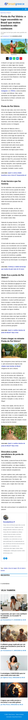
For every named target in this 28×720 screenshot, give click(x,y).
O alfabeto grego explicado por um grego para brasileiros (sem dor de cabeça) (13, 646)
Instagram (4, 91)
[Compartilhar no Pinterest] (21, 58)
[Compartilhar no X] (7, 58)
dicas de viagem (13, 568)
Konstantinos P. (6, 36)
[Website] (6, 558)
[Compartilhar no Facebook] (10, 58)
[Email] (4, 558)
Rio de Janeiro (21, 568)
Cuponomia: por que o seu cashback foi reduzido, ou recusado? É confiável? (14, 616)
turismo (3, 570)
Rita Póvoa (6, 704)
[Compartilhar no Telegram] (17, 58)
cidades (6, 568)
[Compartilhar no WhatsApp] (14, 58)
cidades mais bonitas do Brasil (10, 366)
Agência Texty (7, 677)
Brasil (9, 12)
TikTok (13, 91)
